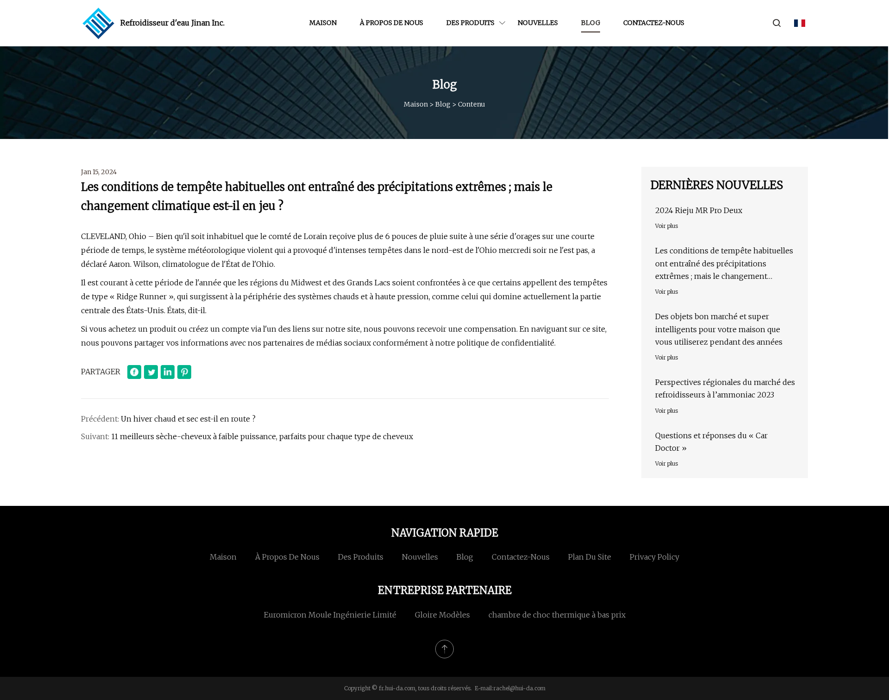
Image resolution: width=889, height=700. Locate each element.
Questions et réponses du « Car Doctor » (711, 442)
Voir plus (666, 225)
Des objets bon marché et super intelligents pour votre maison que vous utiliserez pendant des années (719, 329)
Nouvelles (538, 23)
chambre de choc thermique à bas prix (557, 614)
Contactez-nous (653, 23)
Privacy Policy (654, 556)
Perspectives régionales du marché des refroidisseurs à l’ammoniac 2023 (725, 388)
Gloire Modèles (442, 614)
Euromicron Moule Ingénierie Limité (330, 614)
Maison (323, 23)
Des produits (470, 23)
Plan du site (589, 556)
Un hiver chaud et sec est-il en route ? (188, 418)
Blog (590, 23)
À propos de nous (391, 23)
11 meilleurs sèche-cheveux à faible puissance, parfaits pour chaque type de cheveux (262, 436)
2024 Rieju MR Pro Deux (698, 210)
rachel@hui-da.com (519, 688)
